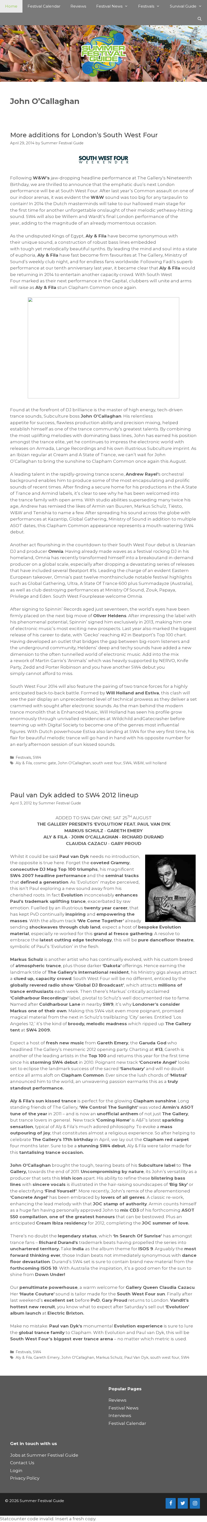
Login (16, 1470)
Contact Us (22, 1462)
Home (11, 6)
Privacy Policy (24, 1478)
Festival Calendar (44, 6)
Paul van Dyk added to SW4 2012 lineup (74, 795)
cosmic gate (45, 763)
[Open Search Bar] (199, 19)
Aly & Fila (24, 763)
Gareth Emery (47, 1357)
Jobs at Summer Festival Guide (44, 1455)
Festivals (146, 6)
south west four (106, 763)
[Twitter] (183, 1503)
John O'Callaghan (74, 763)
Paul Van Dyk (136, 1357)
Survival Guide (183, 6)
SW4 (37, 757)
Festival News (109, 6)
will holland (155, 763)
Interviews (120, 1415)
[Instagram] (195, 1503)
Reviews (78, 6)
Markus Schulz (109, 1357)
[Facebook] (171, 1503)
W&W (138, 763)
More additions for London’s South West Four (84, 135)
